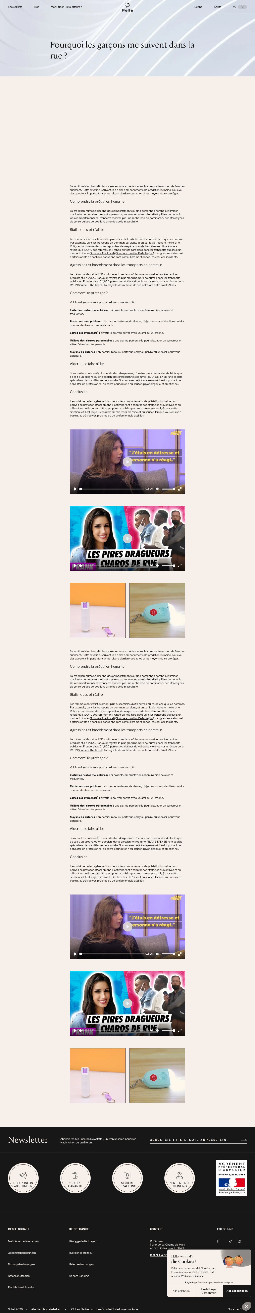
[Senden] (244, 1140)
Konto (217, 7)
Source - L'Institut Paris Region (134, 253)
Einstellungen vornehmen (209, 1291)
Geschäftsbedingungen (22, 1253)
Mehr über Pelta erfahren (66, 7)
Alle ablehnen (181, 1291)
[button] (246, 1306)
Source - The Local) (102, 253)
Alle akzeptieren (237, 1291)
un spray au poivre (141, 352)
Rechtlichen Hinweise (21, 1287)
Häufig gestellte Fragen (82, 1241)
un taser (162, 352)
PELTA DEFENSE (157, 377)
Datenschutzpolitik (19, 1276)
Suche (198, 7)
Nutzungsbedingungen (21, 1264)
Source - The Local (90, 285)
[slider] (111, 489)
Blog (36, 7)
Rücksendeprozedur (81, 1253)
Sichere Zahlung (79, 1276)
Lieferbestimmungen (81, 1264)
